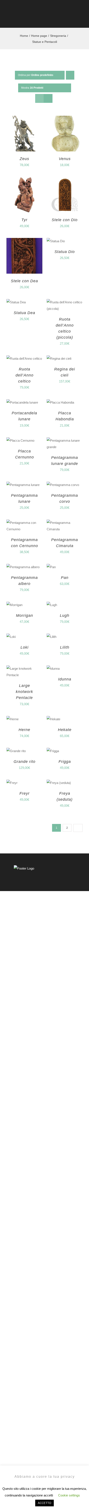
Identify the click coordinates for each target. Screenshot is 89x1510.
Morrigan (24, 615)
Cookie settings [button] (69, 1495)
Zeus (24, 159)
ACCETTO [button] (44, 1503)
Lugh (64, 615)
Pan (64, 577)
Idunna (64, 679)
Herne (24, 730)
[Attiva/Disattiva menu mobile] (81, 19)
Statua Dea (24, 313)
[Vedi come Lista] (48, 98)
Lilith (64, 647)
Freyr (24, 793)
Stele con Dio (65, 220)
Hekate (65, 730)
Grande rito (24, 761)
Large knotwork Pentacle (24, 691)
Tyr (24, 220)
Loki (25, 647)
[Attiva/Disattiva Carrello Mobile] (73, 19)
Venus (65, 159)
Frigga (65, 761)
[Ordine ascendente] (70, 75)
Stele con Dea (24, 281)
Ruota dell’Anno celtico (24, 375)
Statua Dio (64, 252)
